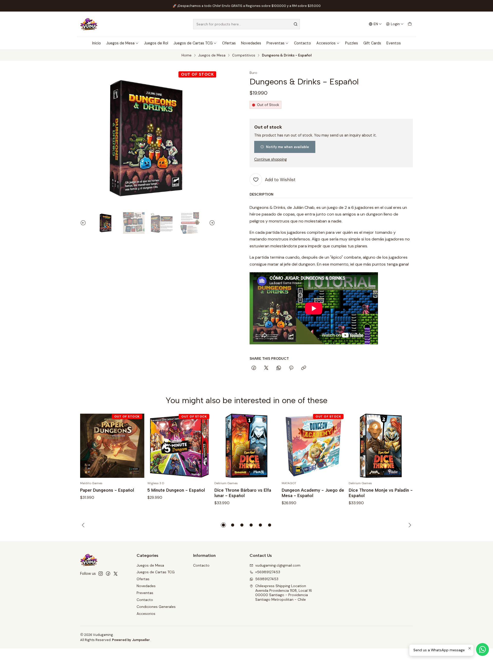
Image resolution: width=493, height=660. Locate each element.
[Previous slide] (84, 223)
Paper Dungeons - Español (107, 490)
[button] (223, 525)
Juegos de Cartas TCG (193, 43)
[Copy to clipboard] (303, 368)
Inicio (96, 43)
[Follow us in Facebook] (108, 573)
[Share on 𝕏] (266, 368)
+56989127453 (267, 572)
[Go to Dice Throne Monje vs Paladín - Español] (381, 446)
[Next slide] (211, 223)
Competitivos (243, 55)
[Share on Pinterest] (291, 368)
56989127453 (266, 579)
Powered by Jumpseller (131, 640)
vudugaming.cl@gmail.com (277, 565)
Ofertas (229, 43)
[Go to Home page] (89, 24)
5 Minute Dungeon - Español (176, 490)
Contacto (302, 43)
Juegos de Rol (156, 43)
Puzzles (351, 43)
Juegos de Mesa (120, 43)
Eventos (393, 43)
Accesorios (326, 43)
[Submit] (295, 24)
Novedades (251, 43)
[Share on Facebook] (254, 368)
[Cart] (410, 24)
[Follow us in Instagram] (100, 573)
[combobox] (246, 24)
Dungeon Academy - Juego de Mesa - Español (313, 493)
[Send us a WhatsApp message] (482, 649)
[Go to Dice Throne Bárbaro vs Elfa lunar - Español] (246, 446)
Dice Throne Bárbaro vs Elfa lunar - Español (242, 493)
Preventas (276, 43)
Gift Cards (372, 43)
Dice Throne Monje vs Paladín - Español (381, 493)
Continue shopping (270, 159)
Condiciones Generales (156, 606)
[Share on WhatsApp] (278, 368)
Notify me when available (287, 147)
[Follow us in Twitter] (115, 573)
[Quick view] (135, 446)
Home (187, 55)
